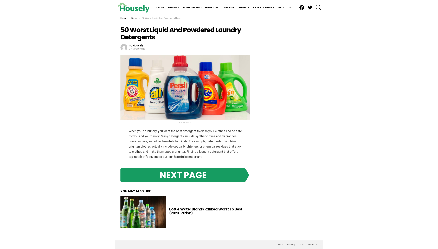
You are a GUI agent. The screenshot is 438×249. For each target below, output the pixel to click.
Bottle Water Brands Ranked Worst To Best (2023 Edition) (205, 211)
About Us (284, 7)
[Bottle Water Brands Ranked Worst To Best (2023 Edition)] (143, 212)
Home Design (191, 7)
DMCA (280, 244)
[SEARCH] (318, 7)
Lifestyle (228, 7)
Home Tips (211, 7)
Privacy (291, 244)
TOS (301, 244)
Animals (243, 7)
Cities (160, 7)
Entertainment (263, 7)
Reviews (173, 7)
